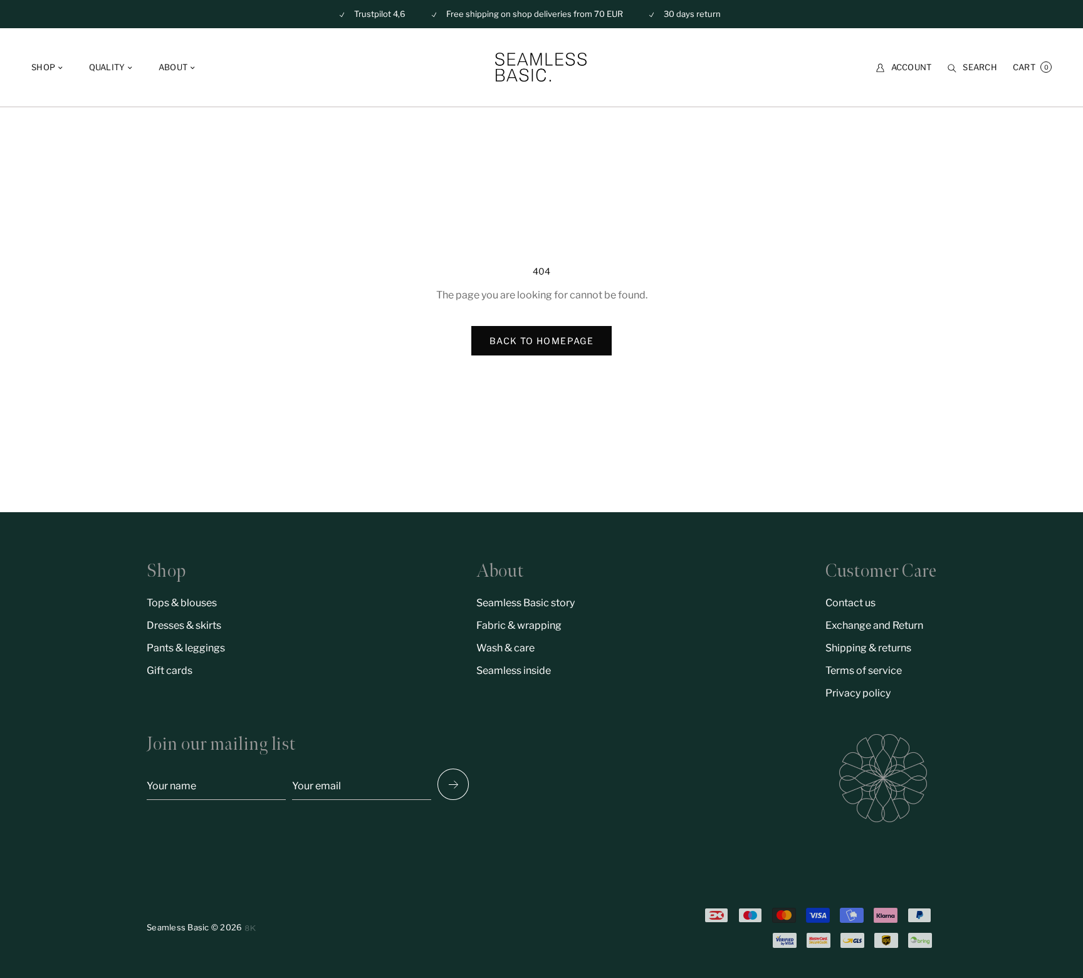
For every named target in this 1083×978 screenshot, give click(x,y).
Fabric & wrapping (519, 625)
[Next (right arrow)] (453, 784)
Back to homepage (541, 340)
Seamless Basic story (525, 603)
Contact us (850, 603)
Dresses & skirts (184, 625)
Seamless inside (513, 670)
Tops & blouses (182, 603)
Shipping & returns (868, 648)
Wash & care (505, 648)
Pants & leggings (186, 648)
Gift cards (169, 670)
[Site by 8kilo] (250, 928)
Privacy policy (858, 693)
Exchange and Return (874, 625)
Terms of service (863, 670)
